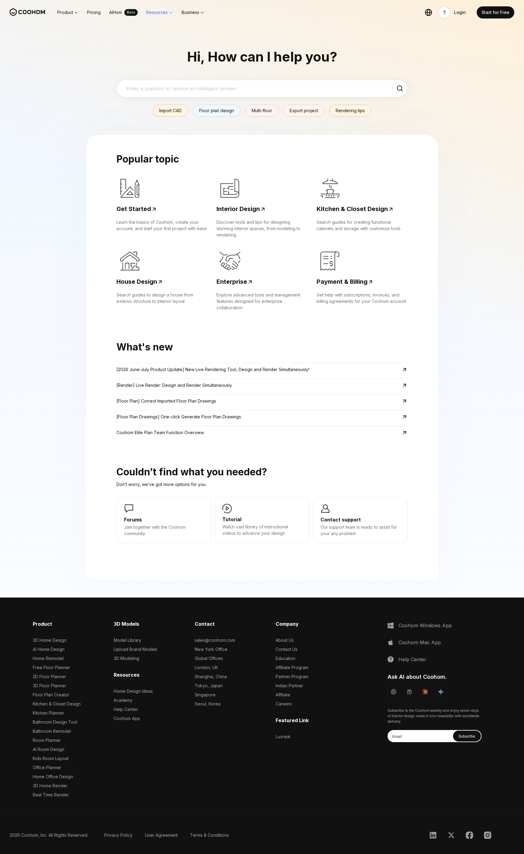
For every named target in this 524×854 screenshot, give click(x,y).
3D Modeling (126, 658)
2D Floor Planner (49, 676)
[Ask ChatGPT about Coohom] (394, 692)
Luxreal (283, 736)
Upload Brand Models (135, 649)
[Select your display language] (428, 12)
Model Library (127, 640)
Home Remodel (48, 658)
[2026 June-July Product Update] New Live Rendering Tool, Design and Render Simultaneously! (212, 369)
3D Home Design (49, 640)
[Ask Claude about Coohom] (425, 692)
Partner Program (292, 676)
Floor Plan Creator (51, 694)
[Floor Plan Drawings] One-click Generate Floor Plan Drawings (178, 416)
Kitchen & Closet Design (57, 703)
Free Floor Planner (51, 667)
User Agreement (161, 835)
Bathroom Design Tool (55, 722)
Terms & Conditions (209, 835)
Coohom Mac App (419, 642)
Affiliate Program (292, 667)
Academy (123, 700)
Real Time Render (51, 794)
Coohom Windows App (425, 625)
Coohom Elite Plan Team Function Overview (160, 432)
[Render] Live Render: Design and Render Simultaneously (174, 385)
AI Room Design (48, 749)
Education (285, 658)
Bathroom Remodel (52, 731)
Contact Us (286, 649)
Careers (284, 703)
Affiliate (283, 694)
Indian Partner (289, 685)
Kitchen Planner (48, 712)
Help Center (126, 709)
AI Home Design (49, 649)
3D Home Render (50, 785)
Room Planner (47, 740)
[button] (68, 12)
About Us (285, 640)
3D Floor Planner (49, 685)
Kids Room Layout (51, 758)
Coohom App (127, 718)
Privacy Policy (118, 835)
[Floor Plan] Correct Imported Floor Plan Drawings (166, 401)
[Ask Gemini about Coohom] (441, 692)
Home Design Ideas (133, 691)
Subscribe (466, 735)
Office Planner (47, 767)
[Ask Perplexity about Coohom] (409, 692)
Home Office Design (53, 776)
